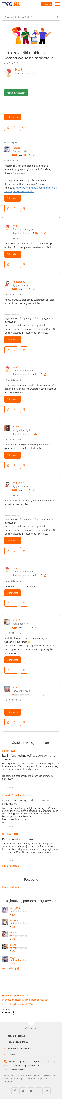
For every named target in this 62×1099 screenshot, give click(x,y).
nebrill (15, 426)
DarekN (16, 147)
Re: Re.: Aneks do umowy (18, 839)
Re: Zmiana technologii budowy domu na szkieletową (28, 757)
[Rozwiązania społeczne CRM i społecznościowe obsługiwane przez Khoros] (8, 1011)
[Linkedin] (47, 1090)
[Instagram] (39, 1090)
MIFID (49, 1061)
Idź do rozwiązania (16, 92)
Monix (15, 687)
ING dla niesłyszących (18, 1061)
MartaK (16, 620)
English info (38, 1061)
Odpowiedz (12, 117)
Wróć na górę (31, 1028)
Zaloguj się (47, 4)
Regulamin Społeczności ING (15, 995)
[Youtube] (31, 1090)
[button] (7, 127)
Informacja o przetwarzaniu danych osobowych (25, 999)
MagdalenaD (18, 281)
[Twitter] (22, 1090)
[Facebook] (14, 1090)
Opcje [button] (23, 127)
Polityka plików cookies (14, 1069)
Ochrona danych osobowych (26, 1065)
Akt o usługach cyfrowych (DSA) (17, 1004)
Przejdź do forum (11, 865)
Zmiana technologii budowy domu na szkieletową (26, 801)
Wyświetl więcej (10, 968)
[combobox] (31, 17)
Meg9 (18, 69)
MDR (6, 1065)
